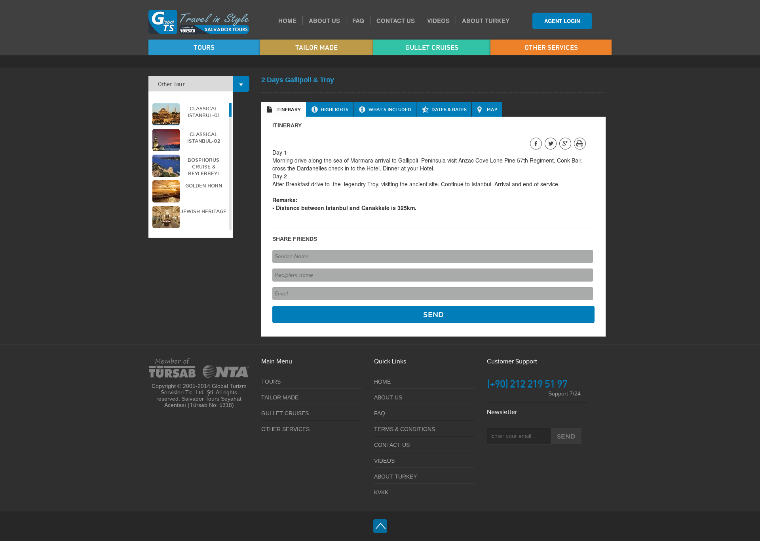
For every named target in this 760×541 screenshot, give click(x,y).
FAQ (358, 20)
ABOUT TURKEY (485, 20)
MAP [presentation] (492, 109)
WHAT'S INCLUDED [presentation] (390, 109)
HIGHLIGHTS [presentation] (334, 109)
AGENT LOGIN (562, 21)
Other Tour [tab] (171, 84)
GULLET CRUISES (431, 47)
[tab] (283, 109)
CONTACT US (395, 20)
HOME (287, 20)
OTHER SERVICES (551, 47)
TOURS (204, 47)
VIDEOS (438, 20)
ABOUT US (324, 20)
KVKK (381, 492)
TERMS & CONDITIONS (404, 429)
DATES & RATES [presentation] (449, 109)
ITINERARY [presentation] (288, 109)
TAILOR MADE (316, 47)
